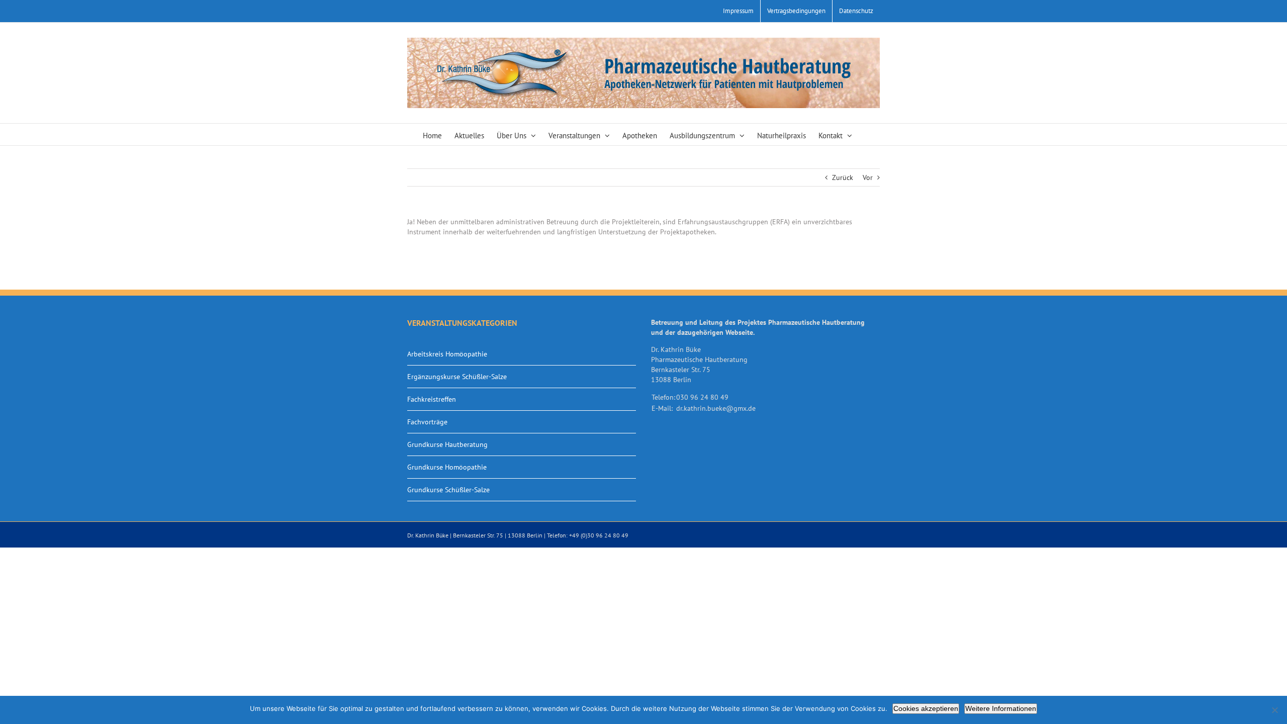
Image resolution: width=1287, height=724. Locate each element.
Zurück (842, 177)
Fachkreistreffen (431, 399)
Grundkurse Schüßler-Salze (448, 489)
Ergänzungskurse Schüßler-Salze (457, 376)
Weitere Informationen (1000, 708)
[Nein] (1274, 710)
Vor (868, 177)
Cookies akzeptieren (925, 708)
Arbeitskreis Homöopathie (447, 353)
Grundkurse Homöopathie (447, 467)
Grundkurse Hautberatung (447, 444)
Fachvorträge (427, 421)
